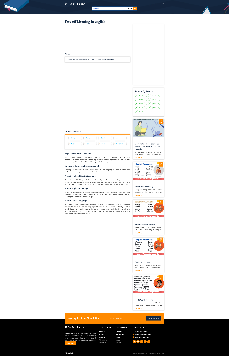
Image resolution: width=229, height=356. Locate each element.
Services (102, 337)
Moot (87, 144)
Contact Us (103, 343)
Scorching (119, 144)
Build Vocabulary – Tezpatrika (147, 224)
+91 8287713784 (141, 332)
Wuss (73, 144)
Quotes (118, 343)
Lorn (117, 138)
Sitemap (101, 334)
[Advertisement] (97, 40)
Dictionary (119, 332)
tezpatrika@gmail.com (143, 334)
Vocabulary (120, 334)
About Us (102, 332)
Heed (103, 138)
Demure (88, 138)
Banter (73, 138)
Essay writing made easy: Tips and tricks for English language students (147, 146)
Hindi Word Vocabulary (144, 187)
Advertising (103, 340)
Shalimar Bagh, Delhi (142, 337)
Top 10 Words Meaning (144, 300)
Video (118, 340)
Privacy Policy (69, 353)
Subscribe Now (153, 318)
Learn (118, 337)
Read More (138, 157)
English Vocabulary (142, 262)
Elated (103, 144)
